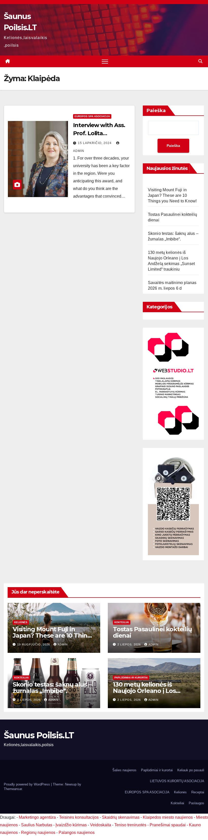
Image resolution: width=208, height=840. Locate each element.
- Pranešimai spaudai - (168, 825)
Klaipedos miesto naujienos (168, 817)
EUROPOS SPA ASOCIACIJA (92, 116)
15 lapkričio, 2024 (95, 143)
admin (63, 644)
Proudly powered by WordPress (27, 784)
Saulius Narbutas (36, 825)
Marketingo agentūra (37, 817)
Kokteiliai (121, 622)
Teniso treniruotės (130, 825)
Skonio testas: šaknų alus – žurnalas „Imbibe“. (52, 687)
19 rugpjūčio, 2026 (34, 644)
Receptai (197, 792)
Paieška (156, 110)
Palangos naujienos (77, 832)
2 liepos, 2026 (129, 644)
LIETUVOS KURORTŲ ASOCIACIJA (177, 781)
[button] (200, 61)
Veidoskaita (100, 825)
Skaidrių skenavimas (121, 817)
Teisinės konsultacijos (79, 817)
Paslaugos (196, 803)
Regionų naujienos (38, 832)
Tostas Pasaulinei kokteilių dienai (152, 632)
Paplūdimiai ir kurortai (131, 677)
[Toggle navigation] (105, 61)
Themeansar (13, 789)
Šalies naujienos (124, 770)
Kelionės (20, 622)
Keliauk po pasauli (190, 770)
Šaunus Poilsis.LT (39, 735)
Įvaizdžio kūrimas (71, 825)
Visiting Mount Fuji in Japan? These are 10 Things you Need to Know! (172, 195)
